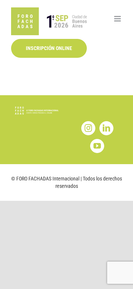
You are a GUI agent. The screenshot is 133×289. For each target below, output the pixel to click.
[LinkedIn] (106, 128)
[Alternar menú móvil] (118, 19)
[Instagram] (88, 128)
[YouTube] (97, 146)
